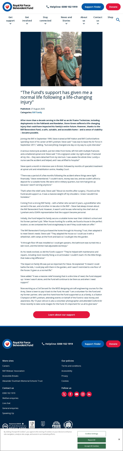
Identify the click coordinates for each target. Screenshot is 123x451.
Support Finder (93, 6)
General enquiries (10, 408)
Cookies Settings (91, 434)
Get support (10, 19)
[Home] (17, 7)
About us (84, 19)
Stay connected (45, 19)
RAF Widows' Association (13, 371)
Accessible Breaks (10, 376)
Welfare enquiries (10, 398)
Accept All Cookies (92, 446)
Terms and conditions (71, 366)
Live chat (6, 403)
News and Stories (66, 19)
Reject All (91, 440)
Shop (110, 17)
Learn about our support (61, 314)
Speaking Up (8, 413)
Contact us (97, 19)
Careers (5, 366)
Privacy (65, 376)
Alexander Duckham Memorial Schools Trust (22, 381)
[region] (61, 439)
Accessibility (67, 371)
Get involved (27, 19)
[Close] (119, 439)
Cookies (65, 381)
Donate (113, 6)
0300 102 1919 (8, 393)
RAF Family (37, 112)
